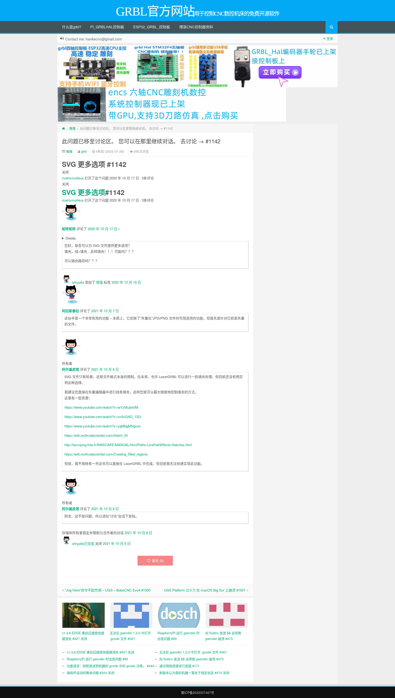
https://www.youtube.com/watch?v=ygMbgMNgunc (102, 426)
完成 (90, 543)
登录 (330, 38)
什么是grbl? (71, 26)
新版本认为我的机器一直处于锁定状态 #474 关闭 (194, 672)
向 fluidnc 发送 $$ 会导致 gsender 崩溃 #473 (191, 659)
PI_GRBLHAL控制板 (107, 26)
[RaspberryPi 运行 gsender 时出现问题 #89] (179, 615)
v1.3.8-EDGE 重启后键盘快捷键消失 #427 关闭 (100, 652)
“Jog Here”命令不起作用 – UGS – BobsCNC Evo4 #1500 (107, 590)
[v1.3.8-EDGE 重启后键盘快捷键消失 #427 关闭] (83, 615)
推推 (72, 128)
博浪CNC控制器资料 (196, 26)
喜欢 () (158, 560)
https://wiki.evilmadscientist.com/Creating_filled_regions (106, 454)
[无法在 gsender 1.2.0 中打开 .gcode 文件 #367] (131, 615)
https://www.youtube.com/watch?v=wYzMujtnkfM (101, 407)
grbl (84, 151)
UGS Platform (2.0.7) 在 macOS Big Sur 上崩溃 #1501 (205, 590)
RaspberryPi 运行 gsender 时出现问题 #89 (97, 659)
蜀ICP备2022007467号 (197, 692)
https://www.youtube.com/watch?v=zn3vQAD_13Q (102, 416)
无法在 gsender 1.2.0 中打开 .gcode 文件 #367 (193, 652)
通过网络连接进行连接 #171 (179, 665)
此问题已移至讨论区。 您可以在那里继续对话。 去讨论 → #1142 (141, 141)
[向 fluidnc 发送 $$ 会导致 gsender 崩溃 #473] (227, 615)
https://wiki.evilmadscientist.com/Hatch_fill (96, 435)
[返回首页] (63, 128)
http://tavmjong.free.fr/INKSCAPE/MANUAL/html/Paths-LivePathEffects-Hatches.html (128, 444)
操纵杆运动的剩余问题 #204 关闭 (90, 672)
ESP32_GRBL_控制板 (151, 26)
